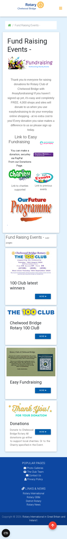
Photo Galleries (34, 468)
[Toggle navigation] (60, 8)
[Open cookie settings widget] (6, 533)
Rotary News (34, 504)
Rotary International (33, 493)
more (42, 296)
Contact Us (34, 475)
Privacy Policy (35, 479)
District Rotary (33, 501)
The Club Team (35, 471)
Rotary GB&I (33, 497)
